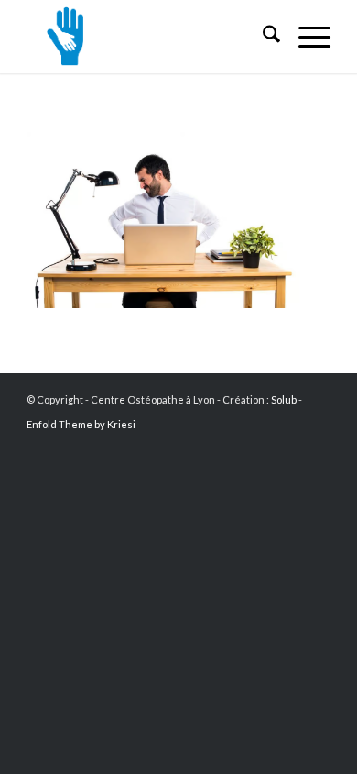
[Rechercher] (262, 36)
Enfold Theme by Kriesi (81, 424)
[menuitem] (262, 36)
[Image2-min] (148, 36)
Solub (284, 399)
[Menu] (305, 36)
